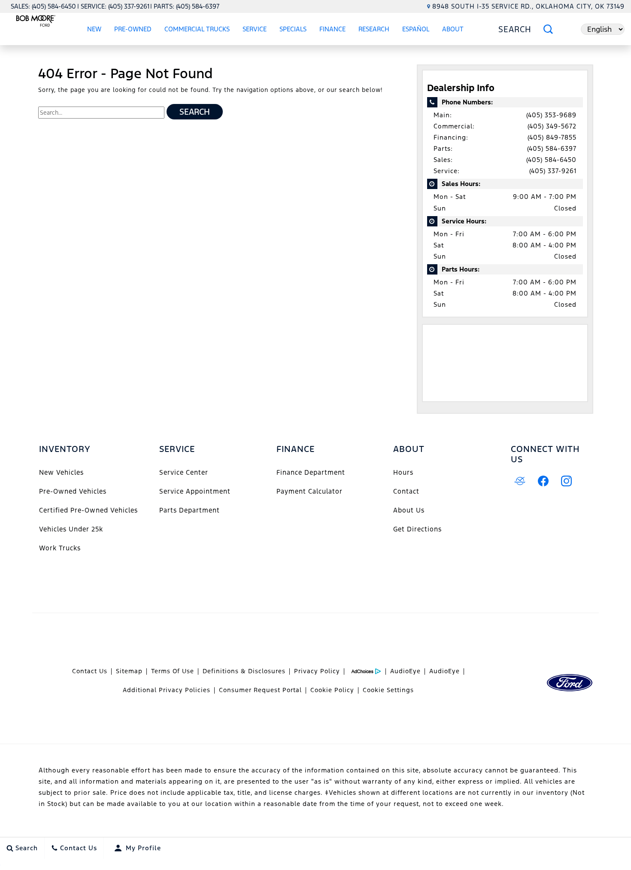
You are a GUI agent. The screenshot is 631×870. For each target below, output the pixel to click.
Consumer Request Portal (260, 690)
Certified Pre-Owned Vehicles (88, 510)
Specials (292, 29)
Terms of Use (172, 671)
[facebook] (543, 481)
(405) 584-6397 (551, 148)
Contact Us (89, 671)
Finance (332, 29)
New (94, 29)
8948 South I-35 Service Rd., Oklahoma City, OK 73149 (528, 6)
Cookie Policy (332, 690)
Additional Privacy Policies (166, 690)
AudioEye (405, 671)
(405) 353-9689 (551, 115)
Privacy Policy (317, 671)
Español (415, 29)
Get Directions (417, 529)
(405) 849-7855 (552, 137)
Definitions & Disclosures (244, 671)
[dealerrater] (520, 481)
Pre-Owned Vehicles (72, 491)
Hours (403, 472)
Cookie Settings (388, 690)
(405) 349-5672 (552, 126)
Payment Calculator (309, 491)
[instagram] (566, 481)
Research (373, 29)
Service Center (183, 472)
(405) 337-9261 (552, 171)
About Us (409, 510)
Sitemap (129, 671)
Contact (406, 491)
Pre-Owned (133, 29)
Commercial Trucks (197, 29)
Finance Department (310, 472)
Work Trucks (60, 548)
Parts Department (189, 510)
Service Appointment (195, 491)
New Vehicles (61, 472)
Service (255, 29)
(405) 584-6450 (551, 160)
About (453, 29)
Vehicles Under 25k (71, 529)
